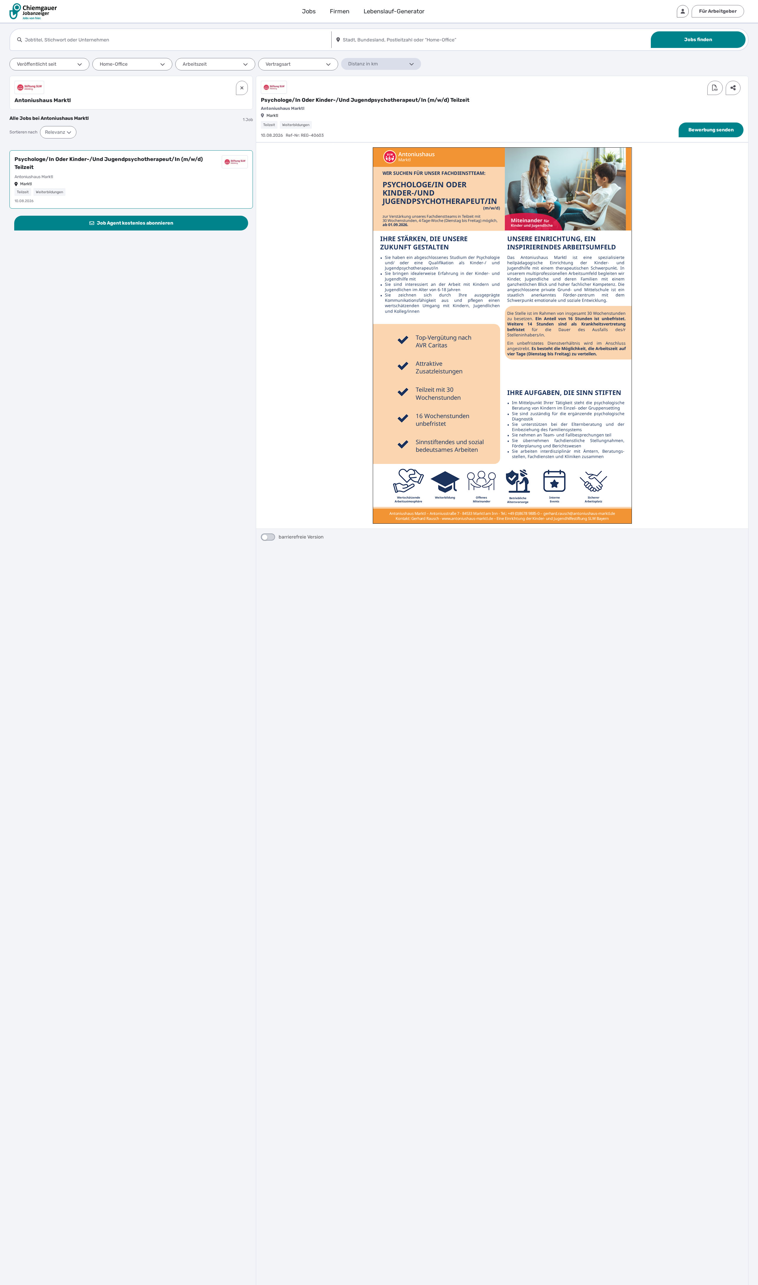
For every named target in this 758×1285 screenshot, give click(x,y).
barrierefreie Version (301, 537)
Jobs (309, 11)
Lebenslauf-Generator (394, 11)
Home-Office (114, 64)
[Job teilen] (733, 88)
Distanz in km (363, 64)
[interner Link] (33, 11)
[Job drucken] (715, 88)
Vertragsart (278, 64)
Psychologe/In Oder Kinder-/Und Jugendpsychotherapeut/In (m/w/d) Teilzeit (109, 163)
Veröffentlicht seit (36, 64)
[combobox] (177, 40)
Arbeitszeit (195, 64)
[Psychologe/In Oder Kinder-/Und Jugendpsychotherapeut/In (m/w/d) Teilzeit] (131, 179)
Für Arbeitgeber (718, 11)
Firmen (339, 11)
